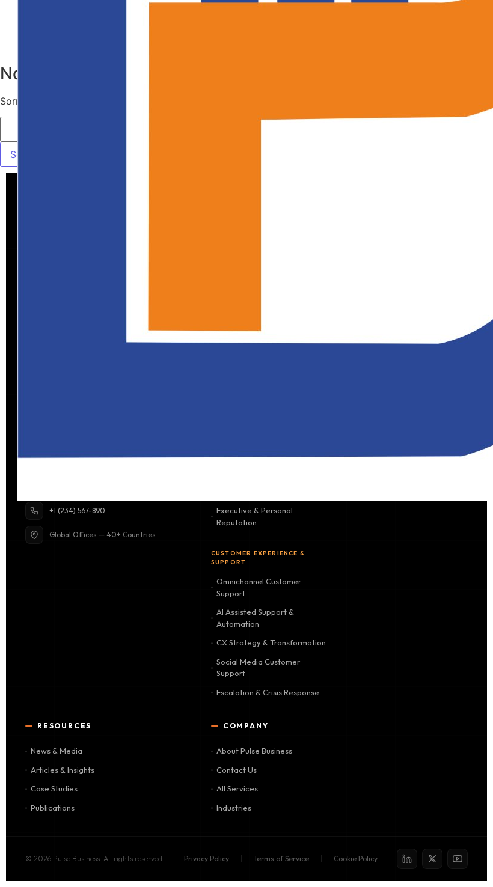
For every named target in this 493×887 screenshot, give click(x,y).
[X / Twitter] (432, 859)
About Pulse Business (254, 750)
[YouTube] (457, 859)
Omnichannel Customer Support (258, 587)
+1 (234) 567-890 (77, 510)
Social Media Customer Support (258, 667)
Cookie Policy (356, 858)
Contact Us (236, 770)
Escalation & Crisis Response (267, 692)
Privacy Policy (206, 858)
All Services (237, 788)
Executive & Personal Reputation (254, 516)
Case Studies (54, 788)
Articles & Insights (62, 770)
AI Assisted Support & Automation (255, 618)
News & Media (56, 750)
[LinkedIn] (407, 859)
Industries (233, 807)
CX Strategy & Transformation (271, 642)
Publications (53, 807)
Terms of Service (281, 858)
